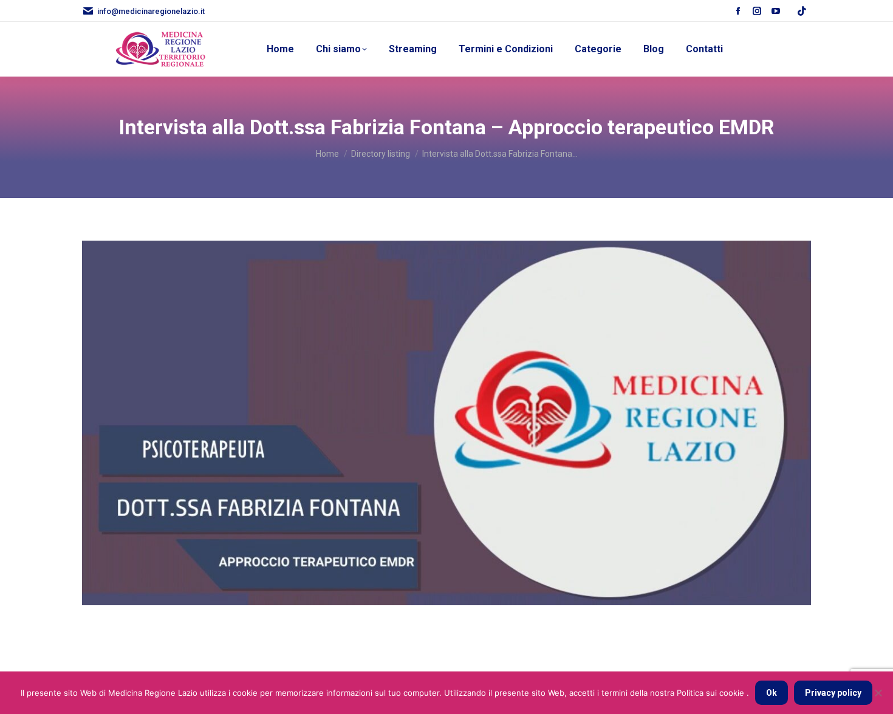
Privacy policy (833, 693)
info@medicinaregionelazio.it (151, 11)
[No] (878, 693)
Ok (771, 693)
